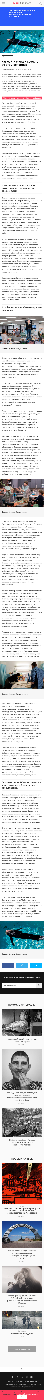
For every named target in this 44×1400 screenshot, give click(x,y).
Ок (22, 1397)
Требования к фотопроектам (15, 1384)
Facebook (20, 98)
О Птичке (10, 1382)
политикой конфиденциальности (29, 1394)
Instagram (37, 98)
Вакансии (19, 1382)
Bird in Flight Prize (34, 1384)
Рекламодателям (31, 1382)
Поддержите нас (28, 1387)
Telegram (28, 98)
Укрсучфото (15, 1387)
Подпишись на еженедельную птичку (22, 977)
